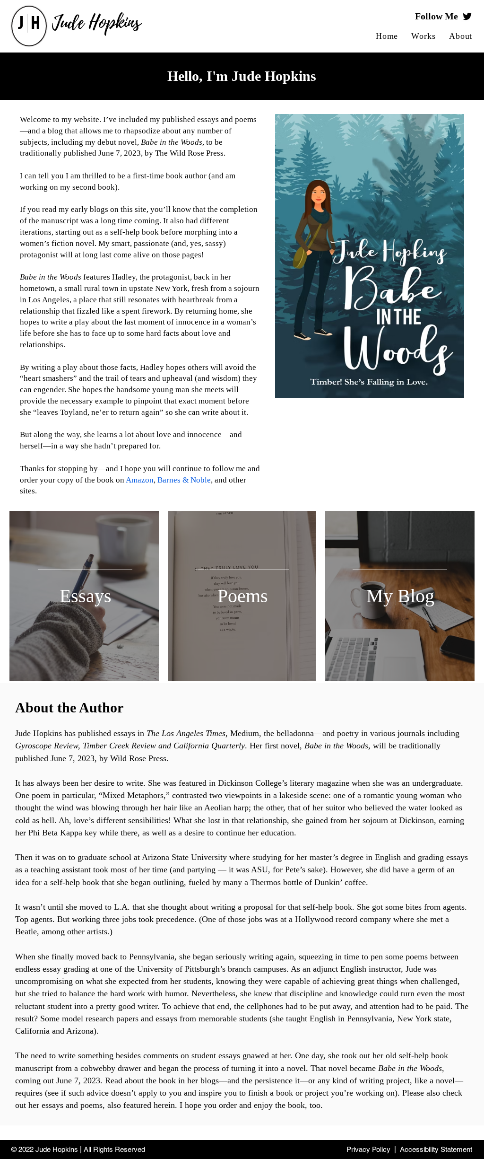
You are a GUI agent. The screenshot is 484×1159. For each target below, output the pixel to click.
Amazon (140, 479)
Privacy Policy (368, 1149)
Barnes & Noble (184, 479)
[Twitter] (467, 16)
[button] (423, 36)
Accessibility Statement (436, 1149)
